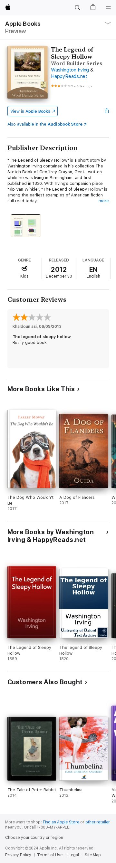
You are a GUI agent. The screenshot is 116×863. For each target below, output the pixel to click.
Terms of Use (50, 855)
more (104, 200)
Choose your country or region (34, 837)
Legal (74, 855)
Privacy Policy (18, 855)
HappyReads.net (69, 76)
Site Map (93, 855)
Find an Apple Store (61, 822)
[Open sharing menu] (107, 111)
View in (30, 111)
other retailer (97, 822)
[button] (77, 7)
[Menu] (108, 7)
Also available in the (45, 124)
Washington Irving (70, 70)
